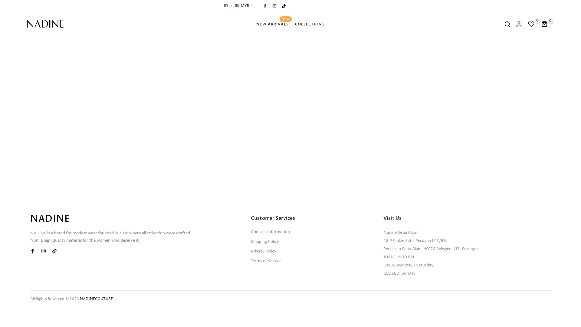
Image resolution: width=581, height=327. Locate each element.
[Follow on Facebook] (264, 6)
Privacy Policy (263, 251)
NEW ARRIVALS (273, 24)
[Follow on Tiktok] (283, 6)
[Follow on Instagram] (274, 6)
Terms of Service (266, 261)
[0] (531, 24)
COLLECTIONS (310, 24)
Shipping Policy (265, 241)
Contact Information (270, 232)
